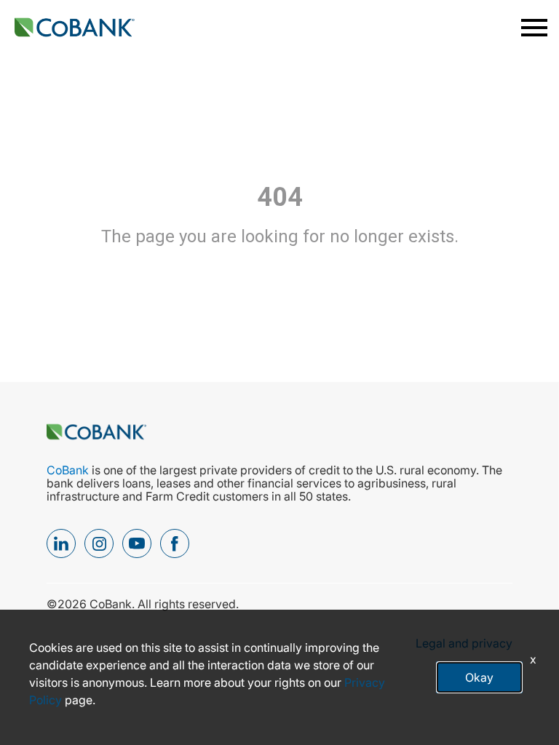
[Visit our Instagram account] (99, 543)
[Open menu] (532, 27)
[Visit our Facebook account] (174, 543)
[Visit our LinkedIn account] (61, 543)
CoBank (69, 470)
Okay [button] (479, 677)
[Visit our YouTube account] (136, 543)
